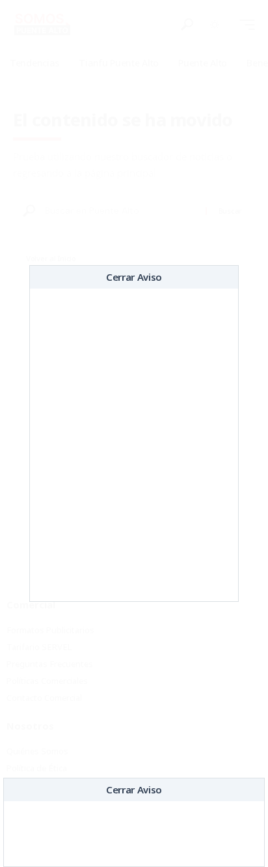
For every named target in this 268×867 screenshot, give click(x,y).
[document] (134, 433)
